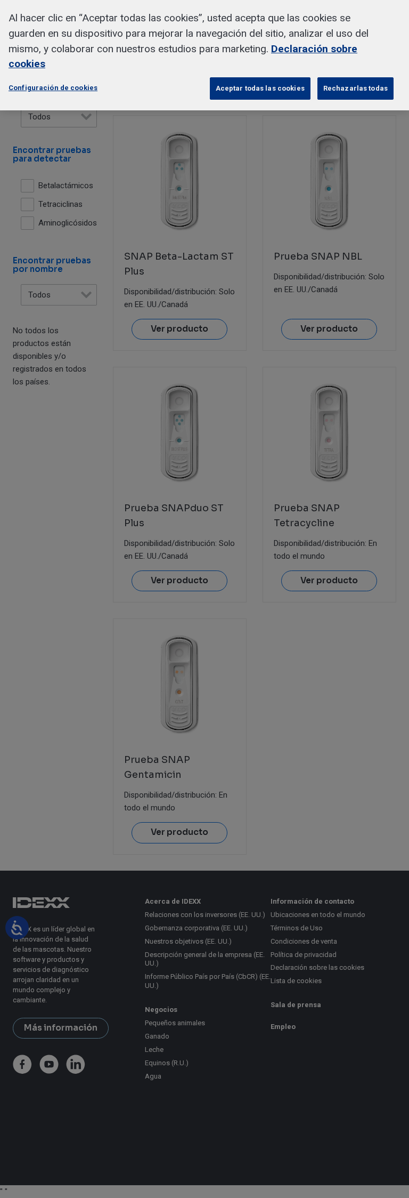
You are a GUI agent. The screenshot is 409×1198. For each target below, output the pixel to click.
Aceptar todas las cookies (260, 88)
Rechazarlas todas (355, 88)
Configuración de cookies (53, 88)
